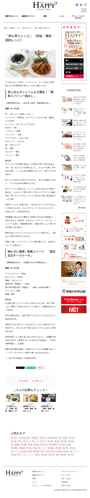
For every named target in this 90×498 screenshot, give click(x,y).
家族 (58, 441)
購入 (67, 60)
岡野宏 (15, 448)
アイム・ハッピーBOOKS (78, 17)
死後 (45, 455)
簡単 (67, 451)
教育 (37, 451)
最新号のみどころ (11, 16)
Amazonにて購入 (72, 68)
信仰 (30, 448)
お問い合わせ (66, 485)
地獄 (25, 445)
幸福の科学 (25, 438)
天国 (73, 448)
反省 (52, 455)
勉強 (60, 451)
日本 (66, 448)
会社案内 (64, 482)
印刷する (40, 367)
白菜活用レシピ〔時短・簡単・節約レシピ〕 (47, 408)
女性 (65, 441)
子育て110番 (66, 445)
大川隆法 (64, 438)
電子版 (68, 72)
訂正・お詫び (66, 478)
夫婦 (72, 441)
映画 (37, 445)
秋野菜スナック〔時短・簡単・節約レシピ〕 (29, 408)
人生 (44, 441)
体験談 (51, 448)
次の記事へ (36, 381)
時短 (64, 455)
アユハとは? (65, 475)
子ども (27, 441)
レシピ (61, 16)
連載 (45, 16)
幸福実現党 (53, 438)
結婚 (25, 451)
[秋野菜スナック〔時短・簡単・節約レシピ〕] (30, 398)
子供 (73, 438)
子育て (15, 438)
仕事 (15, 441)
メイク (74, 451)
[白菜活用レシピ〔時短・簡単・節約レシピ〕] (48, 398)
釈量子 (36, 438)
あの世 (45, 445)
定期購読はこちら (72, 76)
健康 (23, 448)
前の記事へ (25, 381)
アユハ (43, 448)
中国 (71, 455)
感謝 (59, 448)
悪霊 (15, 455)
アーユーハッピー (26, 455)
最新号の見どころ (38, 471)
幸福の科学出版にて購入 (75, 64)
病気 (51, 441)
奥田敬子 (54, 445)
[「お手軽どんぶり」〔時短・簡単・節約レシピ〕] (12, 398)
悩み (44, 438)
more (82, 208)
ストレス (16, 451)
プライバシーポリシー (69, 471)
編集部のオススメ (28, 16)
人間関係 (16, 445)
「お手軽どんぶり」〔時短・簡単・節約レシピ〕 (11, 408)
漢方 (38, 455)
